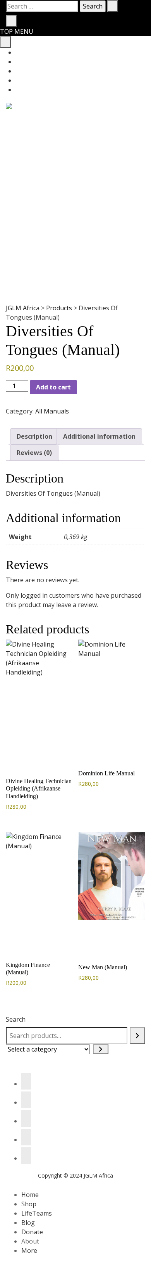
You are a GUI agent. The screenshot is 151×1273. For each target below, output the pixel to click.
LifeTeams (36, 1213)
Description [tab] (34, 436)
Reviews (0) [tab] (34, 452)
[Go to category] (100, 1049)
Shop (28, 1204)
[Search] (137, 1036)
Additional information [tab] (99, 436)
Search (16, 1019)
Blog (28, 1222)
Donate (32, 1232)
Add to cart (53, 387)
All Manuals (52, 411)
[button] (14, 753)
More (29, 1250)
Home (30, 1194)
